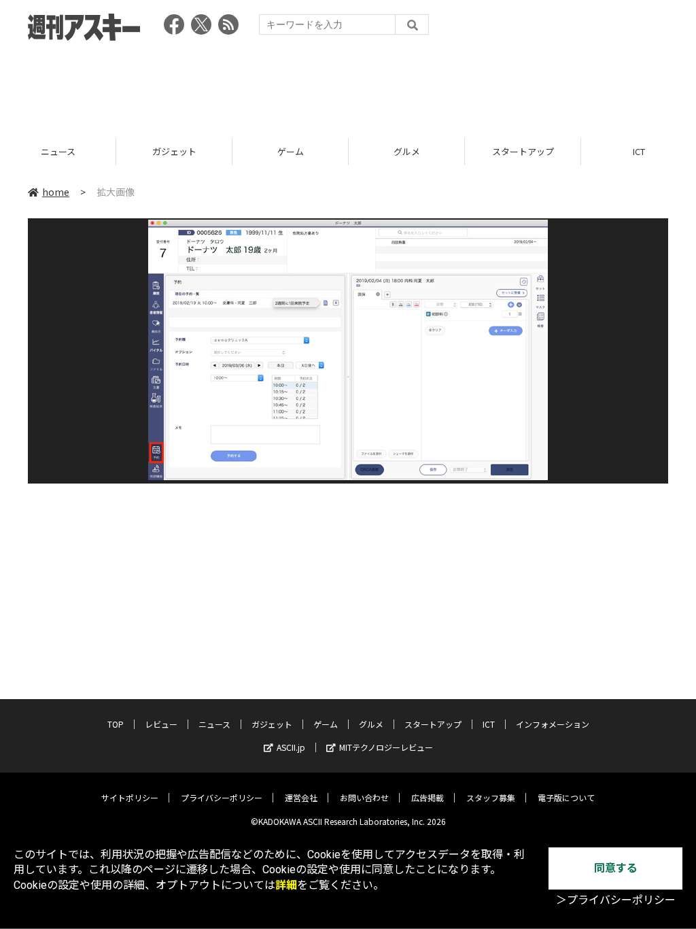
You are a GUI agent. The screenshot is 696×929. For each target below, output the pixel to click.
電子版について (566, 797)
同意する (616, 868)
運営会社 (301, 797)
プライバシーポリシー (221, 797)
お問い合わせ (364, 797)
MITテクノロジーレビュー (386, 747)
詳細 (286, 885)
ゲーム (201, 151)
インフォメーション (552, 724)
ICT (550, 151)
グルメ (317, 151)
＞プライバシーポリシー (616, 900)
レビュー (161, 724)
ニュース (214, 724)
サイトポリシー (129, 797)
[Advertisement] (348, 85)
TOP (115, 724)
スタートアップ (433, 151)
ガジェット (85, 151)
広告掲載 (427, 797)
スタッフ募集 (490, 797)
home (55, 192)
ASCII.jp (291, 747)
